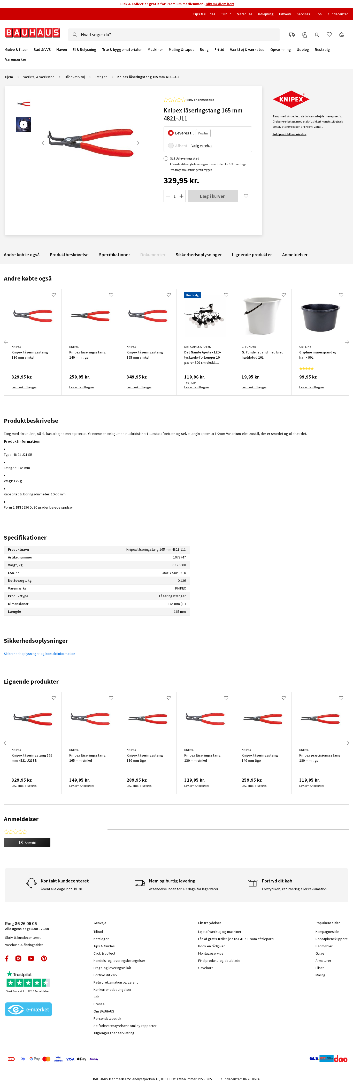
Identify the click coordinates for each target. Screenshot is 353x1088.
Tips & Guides (204, 14)
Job (319, 14)
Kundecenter (337, 14)
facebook (7, 958)
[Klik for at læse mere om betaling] (82, 1059)
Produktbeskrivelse (69, 255)
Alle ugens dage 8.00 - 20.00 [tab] (27, 925)
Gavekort (205, 967)
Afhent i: (182, 145)
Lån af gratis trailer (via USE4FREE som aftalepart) (236, 938)
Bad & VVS (42, 49)
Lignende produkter (252, 255)
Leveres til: (185, 132)
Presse (99, 1004)
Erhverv (285, 14)
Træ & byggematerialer (122, 49)
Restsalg (322, 49)
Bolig (204, 49)
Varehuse (244, 14)
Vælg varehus (201, 145)
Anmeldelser (295, 255)
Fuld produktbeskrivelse (289, 134)
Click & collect (104, 953)
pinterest (44, 958)
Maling (320, 975)
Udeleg (303, 49)
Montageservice (211, 953)
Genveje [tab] (100, 922)
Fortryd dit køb (105, 975)
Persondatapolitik (107, 1018)
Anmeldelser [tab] (21, 819)
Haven (61, 49)
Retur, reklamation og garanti (116, 982)
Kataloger (101, 938)
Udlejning (265, 14)
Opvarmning (280, 49)
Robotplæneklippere (332, 938)
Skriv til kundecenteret (23, 937)
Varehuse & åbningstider (24, 944)
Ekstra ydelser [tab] (209, 922)
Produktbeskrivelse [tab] (31, 421)
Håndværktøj (75, 76)
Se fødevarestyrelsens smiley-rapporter (125, 1025)
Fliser (320, 967)
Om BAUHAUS (104, 1011)
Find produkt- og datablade (219, 960)
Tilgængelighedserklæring (114, 1033)
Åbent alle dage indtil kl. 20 (61, 889)
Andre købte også (22, 255)
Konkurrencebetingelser (113, 989)
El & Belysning (84, 49)
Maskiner (155, 49)
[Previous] (44, 143)
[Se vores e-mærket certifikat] (28, 1009)
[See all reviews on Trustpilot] (28, 979)
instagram (18, 958)
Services (303, 14)
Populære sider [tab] (328, 922)
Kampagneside (327, 931)
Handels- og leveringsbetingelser (119, 960)
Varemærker (15, 59)
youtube (31, 958)
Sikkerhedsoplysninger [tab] (36, 641)
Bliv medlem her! (220, 4)
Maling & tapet (181, 49)
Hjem (9, 76)
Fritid (219, 49)
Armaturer (323, 960)
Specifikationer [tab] (25, 537)
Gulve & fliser (16, 49)
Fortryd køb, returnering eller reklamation (294, 889)
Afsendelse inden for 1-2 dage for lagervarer (183, 889)
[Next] (137, 143)
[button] (27, 842)
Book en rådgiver (211, 946)
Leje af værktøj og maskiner (219, 931)
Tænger (101, 76)
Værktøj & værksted (247, 49)
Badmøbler (324, 946)
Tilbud (226, 14)
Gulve (320, 953)
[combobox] (174, 34)
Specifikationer (114, 255)
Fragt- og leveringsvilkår (112, 967)
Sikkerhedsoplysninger (199, 255)
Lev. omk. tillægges (24, 387)
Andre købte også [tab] (28, 278)
